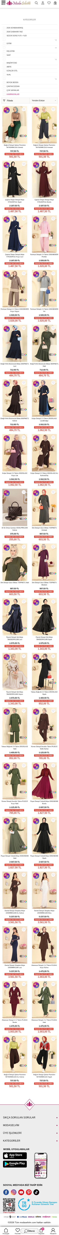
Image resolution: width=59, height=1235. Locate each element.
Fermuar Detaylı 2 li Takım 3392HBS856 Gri (44, 310)
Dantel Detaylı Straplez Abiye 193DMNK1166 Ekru (44, 912)
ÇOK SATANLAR (13, 90)
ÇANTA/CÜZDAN (13, 86)
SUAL (9, 75)
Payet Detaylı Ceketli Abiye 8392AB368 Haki (15, 857)
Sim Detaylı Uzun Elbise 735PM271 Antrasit (44, 529)
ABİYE (9, 67)
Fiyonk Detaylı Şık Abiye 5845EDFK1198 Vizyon (14, 693)
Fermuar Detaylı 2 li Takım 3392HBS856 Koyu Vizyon (15, 310)
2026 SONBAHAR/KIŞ (15, 28)
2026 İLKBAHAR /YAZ (15, 32)
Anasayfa (6, 1233)
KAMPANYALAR (13, 94)
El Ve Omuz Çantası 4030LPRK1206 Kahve (15, 529)
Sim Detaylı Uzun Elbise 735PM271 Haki (15, 582)
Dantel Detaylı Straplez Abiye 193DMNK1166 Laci (15, 966)
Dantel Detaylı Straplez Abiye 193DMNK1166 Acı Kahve (15, 912)
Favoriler (18, 1233)
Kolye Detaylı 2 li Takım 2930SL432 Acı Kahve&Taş (44, 474)
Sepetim (41, 1231)
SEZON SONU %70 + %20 (17, 36)
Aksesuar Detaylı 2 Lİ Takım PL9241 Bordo (15, 1021)
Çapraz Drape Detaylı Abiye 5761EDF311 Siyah (14, 201)
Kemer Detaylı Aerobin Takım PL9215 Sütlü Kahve (44, 748)
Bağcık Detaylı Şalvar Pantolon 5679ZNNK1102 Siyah (44, 1076)
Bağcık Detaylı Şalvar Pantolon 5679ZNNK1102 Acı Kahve (15, 1076)
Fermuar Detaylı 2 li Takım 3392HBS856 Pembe (44, 256)
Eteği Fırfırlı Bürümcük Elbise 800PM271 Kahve (15, 420)
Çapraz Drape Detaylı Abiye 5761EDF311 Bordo (44, 201)
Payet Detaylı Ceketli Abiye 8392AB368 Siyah (44, 857)
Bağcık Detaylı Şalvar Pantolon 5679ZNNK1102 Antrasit (44, 146)
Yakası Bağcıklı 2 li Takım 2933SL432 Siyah (44, 693)
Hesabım (53, 1233)
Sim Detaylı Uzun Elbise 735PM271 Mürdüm (44, 584)
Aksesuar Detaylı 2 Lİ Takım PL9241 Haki (44, 1021)
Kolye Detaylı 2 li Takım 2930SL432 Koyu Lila (14, 474)
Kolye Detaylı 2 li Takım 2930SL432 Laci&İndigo (44, 420)
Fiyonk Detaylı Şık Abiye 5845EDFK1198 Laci (14, 638)
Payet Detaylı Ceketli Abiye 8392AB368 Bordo (44, 802)
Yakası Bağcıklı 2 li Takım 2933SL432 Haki (15, 748)
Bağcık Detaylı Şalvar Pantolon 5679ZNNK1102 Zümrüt (15, 146)
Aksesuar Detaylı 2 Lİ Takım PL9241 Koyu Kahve (44, 966)
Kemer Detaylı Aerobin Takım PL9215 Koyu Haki (15, 802)
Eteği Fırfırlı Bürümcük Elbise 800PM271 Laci (15, 365)
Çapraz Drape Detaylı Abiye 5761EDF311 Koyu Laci (14, 256)
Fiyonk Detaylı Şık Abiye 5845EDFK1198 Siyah (44, 638)
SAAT (9, 55)
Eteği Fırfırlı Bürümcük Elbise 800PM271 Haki (44, 365)
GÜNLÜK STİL (12, 71)
